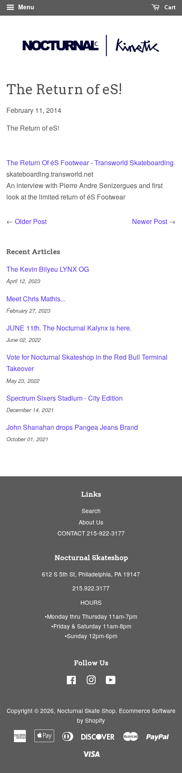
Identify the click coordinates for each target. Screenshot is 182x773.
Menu (25, 7)
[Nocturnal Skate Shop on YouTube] (111, 681)
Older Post (31, 221)
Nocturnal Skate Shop (86, 710)
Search (91, 510)
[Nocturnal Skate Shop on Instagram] (91, 681)
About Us (91, 522)
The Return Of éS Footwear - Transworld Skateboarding (90, 162)
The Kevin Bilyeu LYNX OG (47, 269)
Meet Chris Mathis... (36, 298)
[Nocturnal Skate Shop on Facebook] (71, 681)
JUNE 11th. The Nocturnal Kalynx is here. (69, 328)
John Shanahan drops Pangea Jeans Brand (72, 427)
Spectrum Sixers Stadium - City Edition (64, 398)
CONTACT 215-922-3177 (91, 533)
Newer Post (149, 221)
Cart (169, 7)
